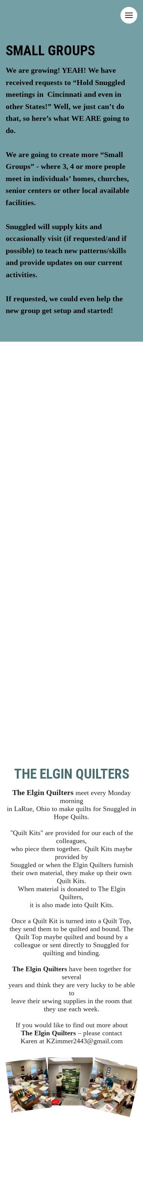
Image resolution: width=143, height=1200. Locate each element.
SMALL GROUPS (50, 51)
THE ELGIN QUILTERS (71, 774)
